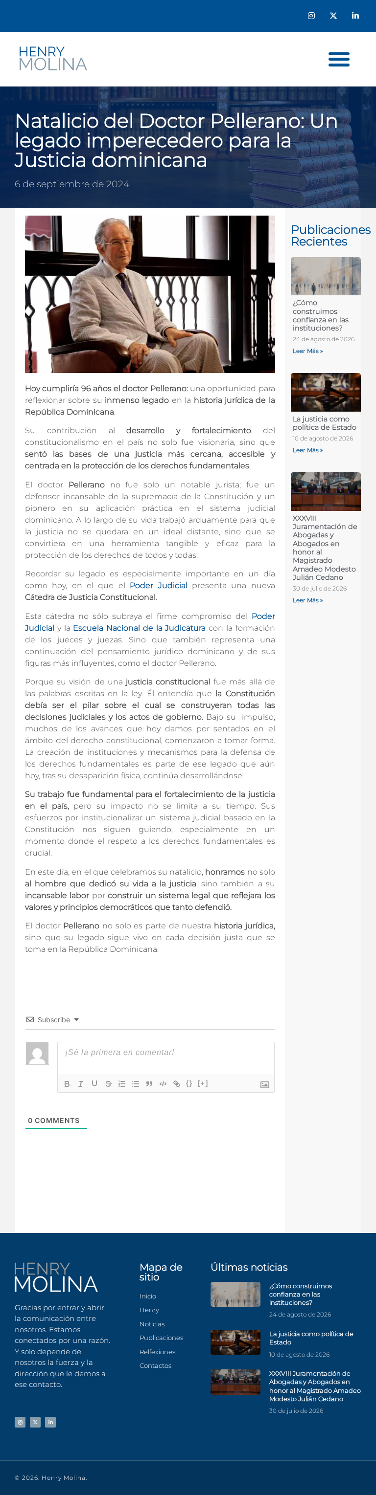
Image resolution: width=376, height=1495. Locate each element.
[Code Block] (163, 1084)
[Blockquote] (149, 1084)
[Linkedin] (355, 16)
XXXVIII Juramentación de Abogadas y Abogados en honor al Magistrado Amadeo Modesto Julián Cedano (325, 548)
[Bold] (67, 1084)
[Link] (177, 1084)
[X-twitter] (333, 16)
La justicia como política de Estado (324, 423)
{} (189, 1083)
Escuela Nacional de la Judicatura (139, 628)
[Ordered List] (122, 1084)
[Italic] (81, 1084)
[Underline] (94, 1084)
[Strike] (108, 1084)
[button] (339, 59)
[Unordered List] (135, 1084)
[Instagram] (312, 16)
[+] (203, 1083)
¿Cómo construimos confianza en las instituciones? (321, 315)
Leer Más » (308, 350)
